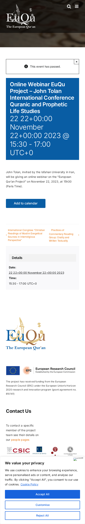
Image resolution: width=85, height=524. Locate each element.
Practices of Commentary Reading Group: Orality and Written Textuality (61, 235)
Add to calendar (26, 203)
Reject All (42, 515)
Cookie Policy (30, 484)
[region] (42, 490)
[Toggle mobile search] (69, 6)
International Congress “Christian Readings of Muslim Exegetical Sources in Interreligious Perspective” (26, 235)
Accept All (42, 494)
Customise (43, 504)
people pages (20, 439)
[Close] (78, 459)
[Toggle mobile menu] (77, 6)
